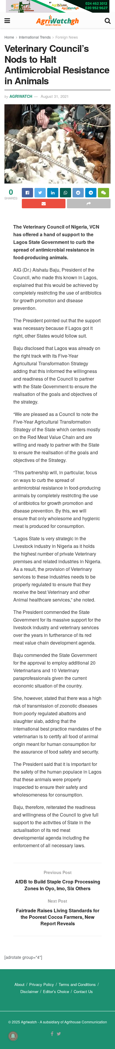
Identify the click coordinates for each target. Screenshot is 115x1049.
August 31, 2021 (55, 96)
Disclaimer (29, 991)
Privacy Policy (41, 984)
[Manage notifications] (13, 1036)
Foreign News (66, 36)
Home (9, 36)
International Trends (35, 36)
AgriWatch (20, 96)
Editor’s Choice (56, 991)
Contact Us (83, 991)
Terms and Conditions (77, 984)
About (19, 984)
